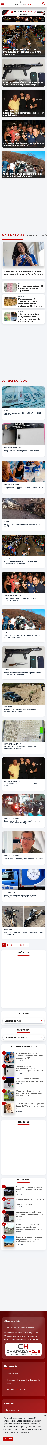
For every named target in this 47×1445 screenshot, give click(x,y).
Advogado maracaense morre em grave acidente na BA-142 (23, 525)
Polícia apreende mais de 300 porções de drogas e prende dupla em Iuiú (30, 288)
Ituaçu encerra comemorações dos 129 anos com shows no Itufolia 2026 (22, 599)
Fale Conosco (12, 1410)
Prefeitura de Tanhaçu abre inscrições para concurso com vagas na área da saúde (23, 859)
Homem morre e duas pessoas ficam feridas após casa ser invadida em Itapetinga (22, 822)
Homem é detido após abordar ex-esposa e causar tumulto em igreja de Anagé (22, 673)
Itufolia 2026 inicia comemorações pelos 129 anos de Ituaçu (23, 785)
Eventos (10, 1389)
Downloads (24, 1389)
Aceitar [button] (8, 1439)
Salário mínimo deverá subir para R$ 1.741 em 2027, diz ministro (22, 414)
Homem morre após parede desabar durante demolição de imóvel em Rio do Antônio (20, 896)
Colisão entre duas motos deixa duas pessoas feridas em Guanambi (23, 933)
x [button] (45, 1414)
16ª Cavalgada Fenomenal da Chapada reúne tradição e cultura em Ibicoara (20, 562)
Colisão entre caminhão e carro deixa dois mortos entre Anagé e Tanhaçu (22, 636)
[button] (5, 41)
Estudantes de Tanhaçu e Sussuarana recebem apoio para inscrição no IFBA (23, 488)
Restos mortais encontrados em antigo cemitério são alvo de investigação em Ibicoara (29, 1239)
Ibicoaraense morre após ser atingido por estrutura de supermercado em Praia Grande (29, 1227)
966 (22, 945)
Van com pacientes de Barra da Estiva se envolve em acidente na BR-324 (29, 1214)
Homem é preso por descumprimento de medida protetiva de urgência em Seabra (21, 451)
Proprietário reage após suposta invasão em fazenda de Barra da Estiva (29, 1189)
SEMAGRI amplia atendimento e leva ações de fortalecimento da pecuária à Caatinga (29, 1093)
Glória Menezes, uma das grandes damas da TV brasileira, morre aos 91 (30, 1106)
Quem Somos (13, 1373)
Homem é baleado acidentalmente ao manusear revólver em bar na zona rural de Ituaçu (30, 1201)
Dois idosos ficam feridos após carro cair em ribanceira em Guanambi (20, 710)
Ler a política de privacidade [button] (16, 1432)
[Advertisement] (23, 205)
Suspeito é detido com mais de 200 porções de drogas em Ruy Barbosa (21, 747)
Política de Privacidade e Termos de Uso (23, 1381)
